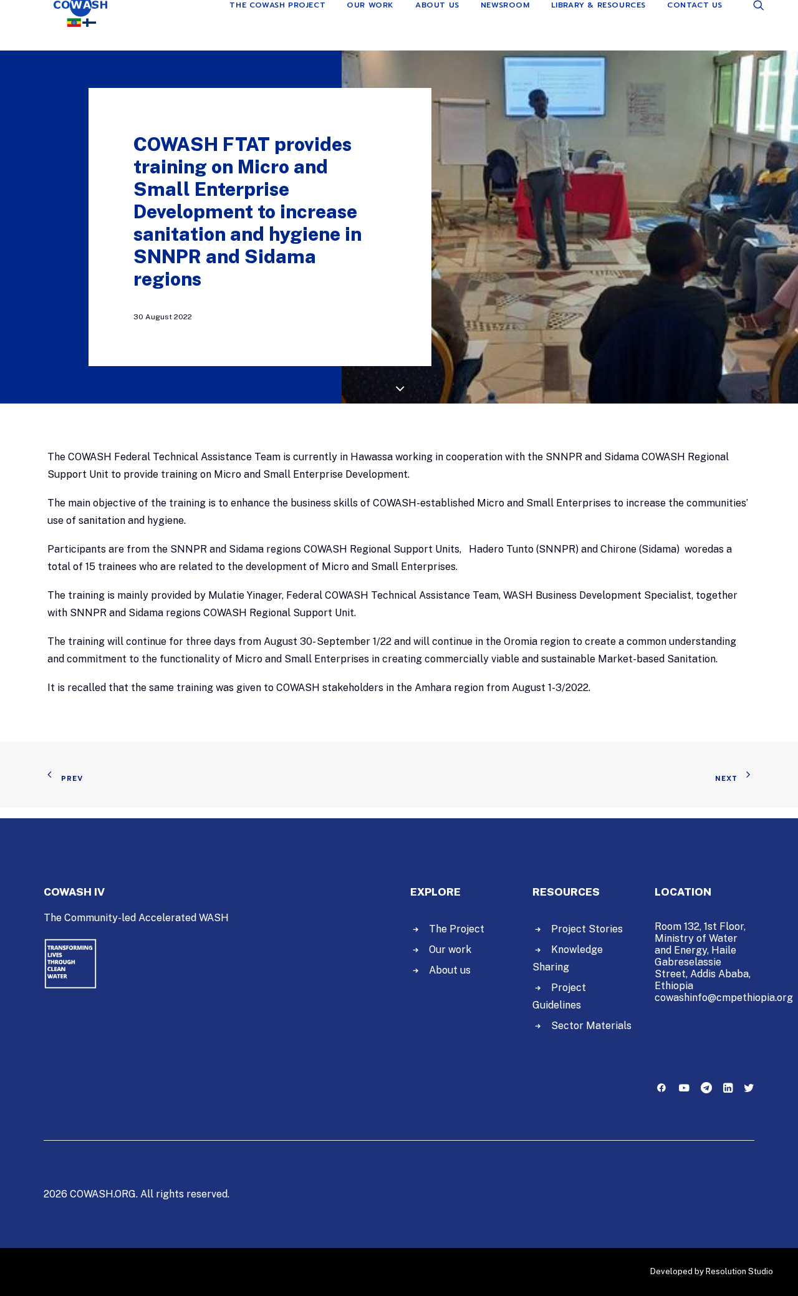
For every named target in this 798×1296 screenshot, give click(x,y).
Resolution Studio (739, 1271)
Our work (450, 949)
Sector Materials (591, 1026)
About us (450, 970)
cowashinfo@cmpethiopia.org (724, 997)
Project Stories (587, 929)
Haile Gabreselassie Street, (695, 962)
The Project (456, 929)
